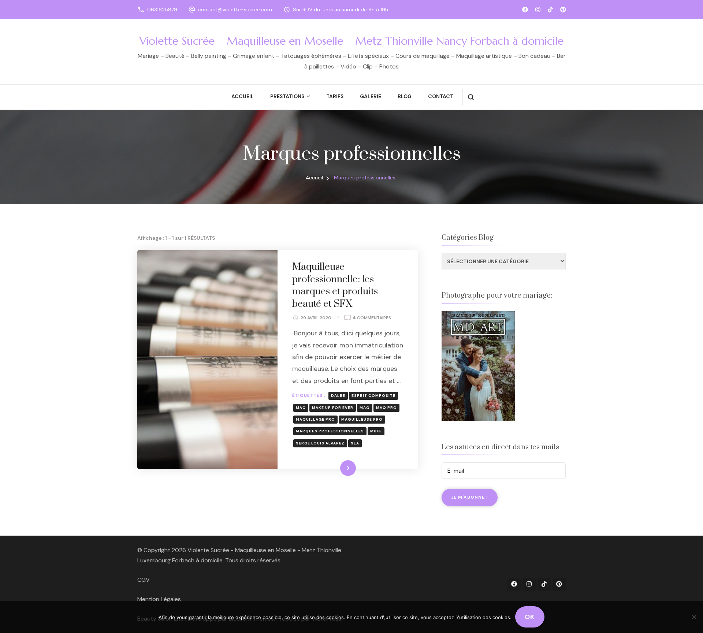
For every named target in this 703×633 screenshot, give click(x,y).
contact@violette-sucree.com (235, 9)
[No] (694, 617)
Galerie (370, 96)
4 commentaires (372, 318)
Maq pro (386, 407)
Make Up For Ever (332, 407)
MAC (301, 407)
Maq (365, 407)
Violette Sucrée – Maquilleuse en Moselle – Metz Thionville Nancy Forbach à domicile (351, 41)
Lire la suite (335, 468)
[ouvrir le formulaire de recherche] (470, 97)
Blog (405, 96)
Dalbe (338, 395)
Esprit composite (373, 395)
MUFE (376, 431)
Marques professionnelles (330, 431)
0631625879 (162, 9)
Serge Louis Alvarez (320, 443)
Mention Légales (159, 599)
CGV (143, 580)
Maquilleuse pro (362, 419)
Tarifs (334, 96)
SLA (355, 443)
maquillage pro (315, 419)
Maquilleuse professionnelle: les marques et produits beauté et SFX (335, 285)
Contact (440, 96)
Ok (530, 616)
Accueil (242, 96)
